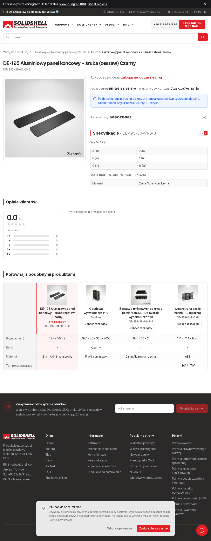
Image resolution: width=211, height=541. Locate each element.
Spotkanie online (18, 479)
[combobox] (100, 37)
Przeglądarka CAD (147, 11)
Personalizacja (97, 460)
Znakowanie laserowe (102, 466)
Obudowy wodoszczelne (146, 477)
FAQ (48, 472)
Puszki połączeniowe (143, 466)
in (205, 133)
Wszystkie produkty (15, 52)
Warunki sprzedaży (184, 504)
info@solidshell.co (20, 464)
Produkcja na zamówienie (104, 472)
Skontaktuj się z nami (192, 24)
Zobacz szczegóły (96, 323)
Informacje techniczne (102, 449)
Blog (48, 454)
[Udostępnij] (205, 117)
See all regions (97, 4)
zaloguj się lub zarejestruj (141, 77)
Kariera (50, 449)
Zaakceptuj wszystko (153, 528)
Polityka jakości (182, 443)
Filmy (49, 460)
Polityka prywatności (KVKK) (189, 498)
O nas (49, 443)
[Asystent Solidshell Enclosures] (202, 530)
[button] (44, 118)
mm (201, 133)
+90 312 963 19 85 (165, 24)
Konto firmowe (97, 454)
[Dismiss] (205, 4)
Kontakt (50, 466)
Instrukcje (94, 443)
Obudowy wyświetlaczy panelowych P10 (60, 52)
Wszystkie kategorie (143, 449)
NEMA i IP (136, 472)
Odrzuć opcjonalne (119, 528)
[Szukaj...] (203, 37)
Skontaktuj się (189, 408)
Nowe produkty (140, 454)
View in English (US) (72, 4)
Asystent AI (115, 11)
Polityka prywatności (60, 519)
